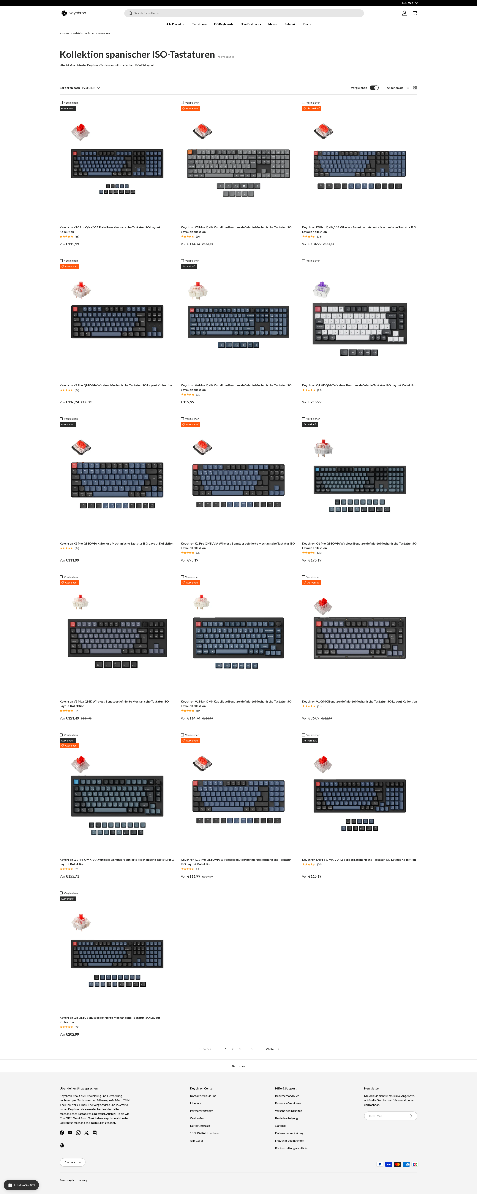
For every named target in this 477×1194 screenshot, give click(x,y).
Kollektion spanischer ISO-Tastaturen (91, 33)
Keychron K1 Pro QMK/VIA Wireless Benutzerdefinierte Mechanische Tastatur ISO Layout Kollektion (238, 546)
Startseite (64, 33)
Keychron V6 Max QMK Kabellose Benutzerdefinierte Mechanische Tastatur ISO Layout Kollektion (236, 387)
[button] (415, 13)
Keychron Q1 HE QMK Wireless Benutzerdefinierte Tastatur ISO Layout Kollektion (359, 385)
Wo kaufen (197, 1118)
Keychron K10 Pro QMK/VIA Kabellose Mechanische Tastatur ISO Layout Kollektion (110, 229)
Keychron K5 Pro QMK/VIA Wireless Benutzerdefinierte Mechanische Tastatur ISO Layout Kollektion (359, 229)
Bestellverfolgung (286, 1118)
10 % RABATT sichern (204, 1133)
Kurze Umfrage (200, 1125)
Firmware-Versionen (288, 1103)
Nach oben (238, 1066)
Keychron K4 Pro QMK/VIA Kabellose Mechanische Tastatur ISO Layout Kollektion (359, 859)
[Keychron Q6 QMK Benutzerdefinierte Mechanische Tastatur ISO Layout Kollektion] (117, 954)
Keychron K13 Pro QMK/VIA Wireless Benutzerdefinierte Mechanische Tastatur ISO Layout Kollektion (236, 862)
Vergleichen (359, 87)
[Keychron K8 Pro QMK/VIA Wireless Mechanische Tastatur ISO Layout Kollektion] (117, 321)
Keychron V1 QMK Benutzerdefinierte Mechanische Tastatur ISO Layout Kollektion (359, 701)
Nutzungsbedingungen (289, 1140)
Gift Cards (196, 1140)
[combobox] (244, 13)
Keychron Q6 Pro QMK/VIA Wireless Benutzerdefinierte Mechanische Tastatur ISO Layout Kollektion (359, 546)
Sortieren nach (70, 87)
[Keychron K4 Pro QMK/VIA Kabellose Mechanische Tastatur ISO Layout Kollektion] (359, 796)
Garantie (280, 1125)
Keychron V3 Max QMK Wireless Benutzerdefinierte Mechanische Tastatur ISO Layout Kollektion (114, 704)
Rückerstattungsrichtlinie (291, 1148)
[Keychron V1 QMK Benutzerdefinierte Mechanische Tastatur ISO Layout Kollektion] (359, 638)
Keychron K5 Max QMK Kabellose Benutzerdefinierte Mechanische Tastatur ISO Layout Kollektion (236, 229)
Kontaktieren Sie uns (203, 1095)
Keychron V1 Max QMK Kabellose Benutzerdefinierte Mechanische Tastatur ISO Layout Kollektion (236, 704)
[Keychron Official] (62, 1145)
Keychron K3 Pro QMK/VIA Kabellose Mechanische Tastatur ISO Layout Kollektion (116, 543)
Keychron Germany (77, 1180)
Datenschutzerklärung (289, 1133)
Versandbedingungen (288, 1110)
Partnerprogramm (201, 1110)
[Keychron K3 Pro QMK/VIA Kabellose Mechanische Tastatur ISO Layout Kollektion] (117, 479)
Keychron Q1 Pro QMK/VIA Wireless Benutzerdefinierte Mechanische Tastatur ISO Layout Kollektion (117, 862)
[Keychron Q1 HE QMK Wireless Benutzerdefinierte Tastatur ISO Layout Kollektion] (359, 321)
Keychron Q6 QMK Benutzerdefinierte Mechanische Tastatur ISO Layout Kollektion (110, 1020)
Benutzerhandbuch (287, 1095)
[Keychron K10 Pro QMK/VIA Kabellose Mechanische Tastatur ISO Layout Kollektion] (117, 163)
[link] (204, 1049)
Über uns (196, 1103)
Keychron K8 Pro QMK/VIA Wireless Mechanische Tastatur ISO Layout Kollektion (116, 385)
